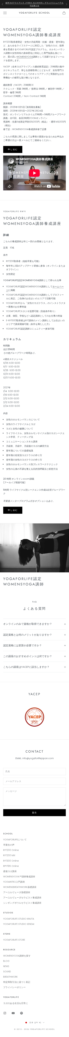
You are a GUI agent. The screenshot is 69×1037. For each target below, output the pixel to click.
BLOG (6, 961)
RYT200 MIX (9, 855)
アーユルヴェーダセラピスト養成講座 (22, 897)
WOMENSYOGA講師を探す (17, 955)
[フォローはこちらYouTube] (13, 1013)
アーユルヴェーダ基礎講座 (16, 892)
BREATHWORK (10, 976)
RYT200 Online (11, 850)
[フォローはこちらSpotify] (21, 1013)
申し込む (13, 149)
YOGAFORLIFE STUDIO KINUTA (18, 918)
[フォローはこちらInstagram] (4, 1013)
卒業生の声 (8, 844)
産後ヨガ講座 (10, 871)
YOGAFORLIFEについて (15, 839)
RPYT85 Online (11, 866)
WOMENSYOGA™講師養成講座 (19, 876)
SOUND (7, 971)
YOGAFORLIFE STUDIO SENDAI (18, 924)
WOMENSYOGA (25, 56)
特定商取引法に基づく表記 (16, 982)
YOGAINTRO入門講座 (14, 881)
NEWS (6, 966)
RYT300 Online (11, 860)
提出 (34, 812)
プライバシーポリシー (14, 987)
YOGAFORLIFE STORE (14, 939)
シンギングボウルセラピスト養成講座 (22, 902)
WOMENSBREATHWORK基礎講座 (19, 887)
